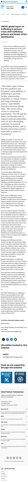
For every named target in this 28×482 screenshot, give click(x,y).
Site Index (3, 478)
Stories (3, 429)
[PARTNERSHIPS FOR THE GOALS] (21, 377)
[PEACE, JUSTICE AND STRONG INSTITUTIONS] (7, 377)
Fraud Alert (3, 474)
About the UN (4, 409)
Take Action (4, 422)
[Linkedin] (11, 339)
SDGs (2, 416)
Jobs (2, 443)
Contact (2, 471)
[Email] (15, 339)
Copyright (3, 473)
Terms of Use (3, 480)
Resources (4, 436)
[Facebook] (7, 339)
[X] (3, 339)
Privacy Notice (4, 476)
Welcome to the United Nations (10, 1)
